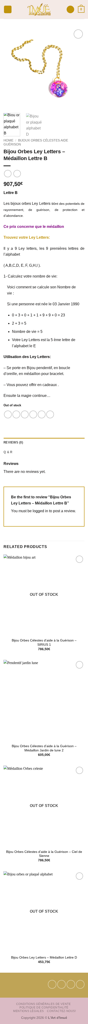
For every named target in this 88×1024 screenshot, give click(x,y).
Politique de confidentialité (44, 1007)
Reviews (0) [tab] (13, 442)
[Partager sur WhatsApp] (8, 414)
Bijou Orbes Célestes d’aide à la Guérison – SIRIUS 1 (44, 642)
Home (8, 140)
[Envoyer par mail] (33, 414)
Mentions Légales (28, 1011)
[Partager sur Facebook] (16, 414)
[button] (7, 9)
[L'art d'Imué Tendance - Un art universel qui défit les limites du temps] (39, 9)
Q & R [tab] (8, 452)
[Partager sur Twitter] (25, 414)
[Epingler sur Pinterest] (42, 414)
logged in (40, 511)
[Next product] (7, 173)
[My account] (70, 9)
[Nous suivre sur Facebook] (52, 984)
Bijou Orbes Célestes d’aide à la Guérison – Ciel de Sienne (44, 854)
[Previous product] (17, 173)
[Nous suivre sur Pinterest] (71, 984)
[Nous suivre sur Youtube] (80, 984)
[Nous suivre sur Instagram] (61, 984)
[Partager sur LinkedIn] (50, 414)
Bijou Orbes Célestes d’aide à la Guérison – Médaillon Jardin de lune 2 (44, 748)
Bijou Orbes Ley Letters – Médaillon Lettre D (44, 957)
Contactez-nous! (61, 1011)
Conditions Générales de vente (43, 1004)
